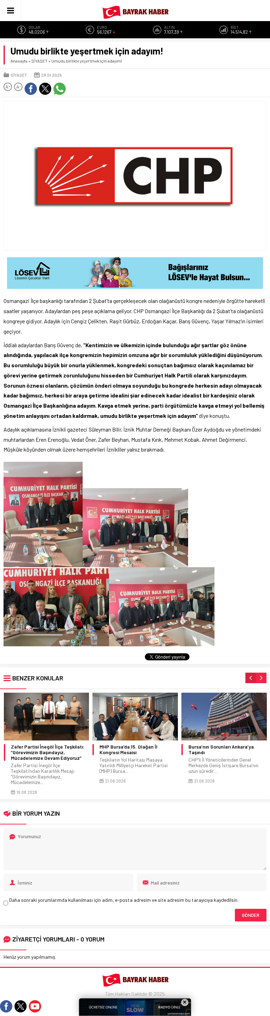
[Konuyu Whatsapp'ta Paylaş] (59, 89)
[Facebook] (6, 1006)
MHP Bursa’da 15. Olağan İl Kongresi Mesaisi (128, 749)
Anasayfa (19, 60)
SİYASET (39, 60)
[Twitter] (20, 1006)
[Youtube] (35, 1006)
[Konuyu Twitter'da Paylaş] (45, 89)
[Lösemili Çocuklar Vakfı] (135, 286)
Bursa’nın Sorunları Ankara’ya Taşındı (221, 749)
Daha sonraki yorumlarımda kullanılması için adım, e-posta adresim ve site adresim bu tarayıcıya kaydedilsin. (123, 900)
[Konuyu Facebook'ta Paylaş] (31, 89)
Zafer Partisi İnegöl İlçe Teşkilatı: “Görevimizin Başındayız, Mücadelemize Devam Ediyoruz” (47, 752)
